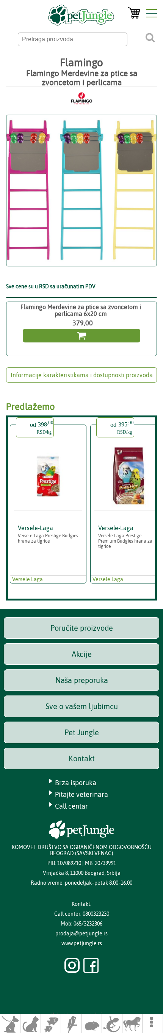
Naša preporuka (81, 680)
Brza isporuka (75, 783)
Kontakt (82, 758)
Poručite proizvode (81, 628)
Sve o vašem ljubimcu (81, 706)
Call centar (71, 806)
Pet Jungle (81, 732)
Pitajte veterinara (81, 794)
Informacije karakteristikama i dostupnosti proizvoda (82, 375)
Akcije (82, 654)
